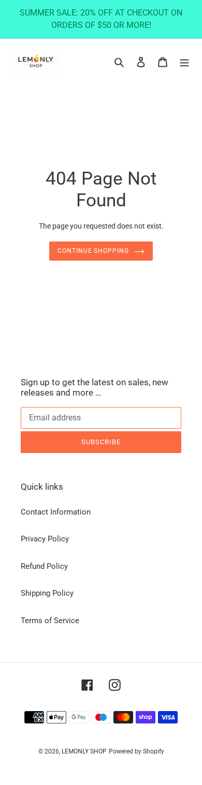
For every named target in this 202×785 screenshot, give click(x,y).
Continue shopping (93, 250)
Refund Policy (44, 566)
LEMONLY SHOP (84, 751)
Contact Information (56, 512)
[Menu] (184, 62)
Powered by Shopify (136, 751)
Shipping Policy (47, 593)
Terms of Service (50, 620)
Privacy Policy (45, 539)
